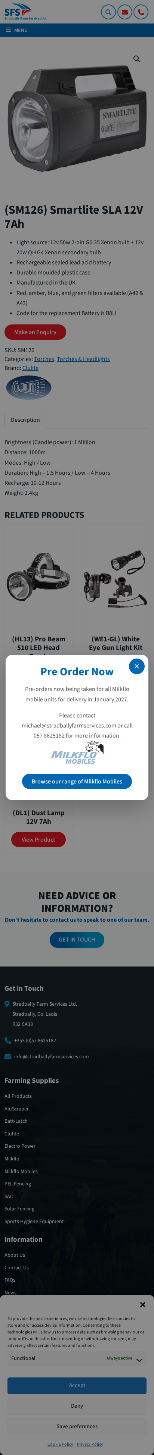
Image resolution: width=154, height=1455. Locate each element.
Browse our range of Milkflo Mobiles (77, 781)
